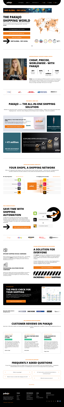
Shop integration (29, 397)
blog (47, 397)
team (18, 396)
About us (18, 395)
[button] (27, 2)
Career (18, 398)
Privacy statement (39, 397)
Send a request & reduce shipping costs (16, 33)
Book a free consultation (16, 37)
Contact (18, 399)
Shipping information (50, 394)
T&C (37, 394)
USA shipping (20, 2)
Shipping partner (29, 399)
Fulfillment (28, 396)
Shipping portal (29, 394)
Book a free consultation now (47, 267)
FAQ (47, 396)
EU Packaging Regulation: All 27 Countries (17, 29)
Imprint (37, 396)
